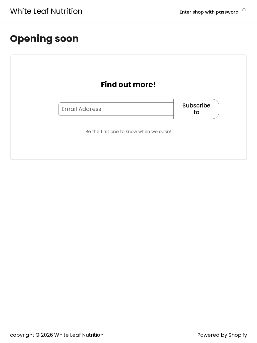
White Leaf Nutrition (46, 11)
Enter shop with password (209, 11)
